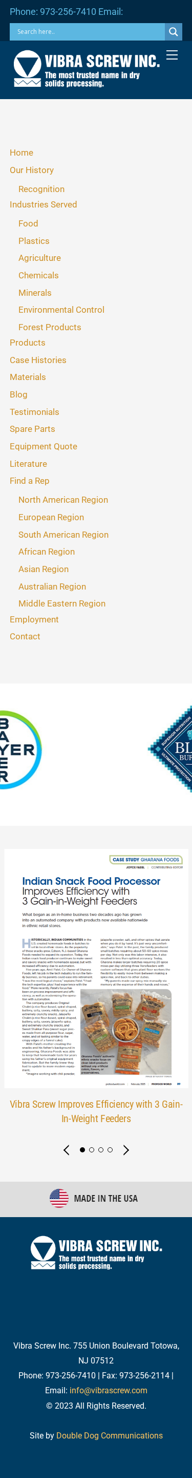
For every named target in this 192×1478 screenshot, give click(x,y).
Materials (28, 377)
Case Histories (38, 360)
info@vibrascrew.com (108, 1390)
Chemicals (38, 275)
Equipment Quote (43, 446)
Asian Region (43, 569)
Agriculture (39, 258)
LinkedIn (162, 1273)
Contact (25, 636)
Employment (34, 619)
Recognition (41, 189)
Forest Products (49, 327)
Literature (28, 464)
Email (134, 1293)
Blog (19, 394)
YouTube (82, 1293)
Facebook (102, 1273)
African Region (46, 551)
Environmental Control (61, 310)
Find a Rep (30, 481)
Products (28, 342)
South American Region (63, 534)
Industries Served (43, 204)
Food (28, 223)
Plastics (34, 241)
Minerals (35, 293)
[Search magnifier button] (173, 32)
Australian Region (52, 586)
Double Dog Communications (109, 1436)
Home (21, 152)
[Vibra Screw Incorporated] (86, 83)
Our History (32, 170)
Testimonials (34, 412)
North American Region (63, 500)
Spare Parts (32, 429)
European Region (51, 517)
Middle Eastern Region (61, 603)
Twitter (45, 1273)
